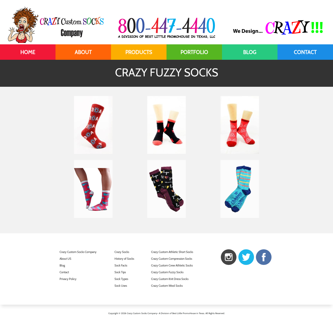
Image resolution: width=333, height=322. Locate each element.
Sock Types (121, 279)
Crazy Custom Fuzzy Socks (167, 272)
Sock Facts (120, 265)
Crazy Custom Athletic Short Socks (172, 252)
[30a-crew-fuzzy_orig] (93, 125)
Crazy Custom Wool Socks (167, 285)
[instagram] (228, 257)
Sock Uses (120, 285)
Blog (62, 265)
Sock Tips (120, 272)
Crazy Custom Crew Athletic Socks (172, 265)
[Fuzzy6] (93, 189)
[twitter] (246, 257)
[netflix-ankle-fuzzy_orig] (166, 125)
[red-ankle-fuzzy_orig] (239, 125)
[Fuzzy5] (166, 189)
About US (65, 258)
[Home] (28, 52)
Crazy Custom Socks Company (78, 252)
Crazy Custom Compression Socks (171, 258)
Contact (64, 272)
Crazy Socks (121, 252)
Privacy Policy (68, 279)
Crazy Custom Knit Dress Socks (169, 279)
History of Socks (124, 258)
